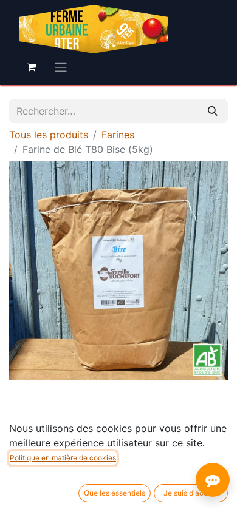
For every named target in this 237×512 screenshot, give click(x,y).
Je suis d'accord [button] (191, 492)
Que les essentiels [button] (114, 492)
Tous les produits (48, 135)
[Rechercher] (212, 111)
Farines (117, 135)
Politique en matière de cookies (63, 457)
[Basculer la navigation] (61, 66)
